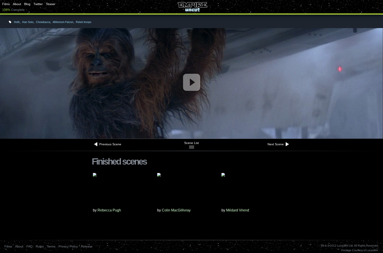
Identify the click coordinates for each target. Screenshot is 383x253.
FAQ (29, 246)
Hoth (17, 22)
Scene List (191, 143)
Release (86, 246)
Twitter (38, 4)
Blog (27, 4)
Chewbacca (43, 22)
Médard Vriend (237, 210)
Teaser (50, 4)
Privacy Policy (68, 246)
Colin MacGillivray (176, 210)
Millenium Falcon (63, 22)
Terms (51, 246)
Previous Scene (109, 144)
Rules (40, 246)
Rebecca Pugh (109, 210)
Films (6, 4)
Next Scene (276, 144)
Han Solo (27, 22)
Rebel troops (83, 22)
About (17, 4)
